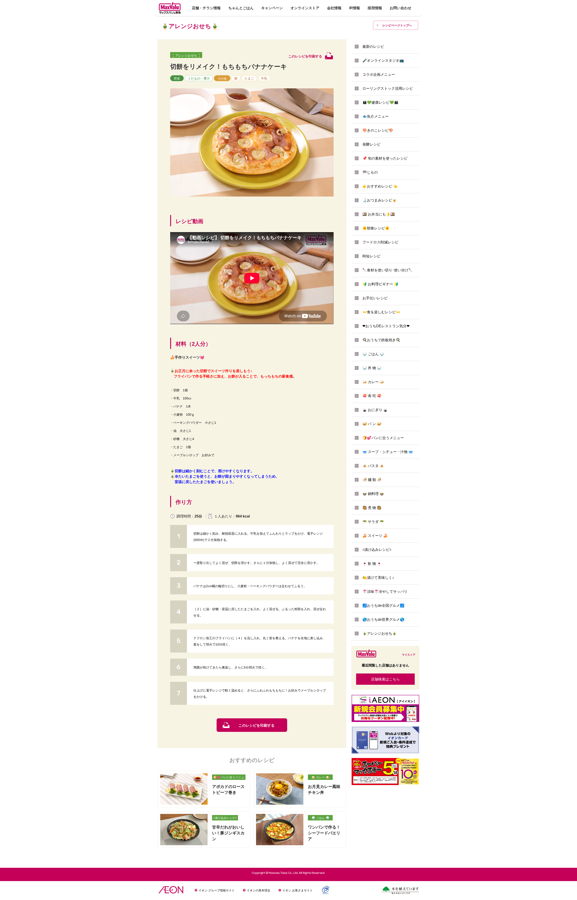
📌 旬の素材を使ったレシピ (385, 158)
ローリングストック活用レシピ (387, 88)
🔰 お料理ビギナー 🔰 (380, 284)
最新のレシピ (373, 46)
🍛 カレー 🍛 (320, 777)
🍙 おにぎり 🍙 (375, 410)
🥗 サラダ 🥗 (373, 522)
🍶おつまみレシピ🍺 (379, 200)
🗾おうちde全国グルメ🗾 (383, 605)
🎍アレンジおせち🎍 (186, 55)
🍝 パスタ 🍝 (373, 466)
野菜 (177, 78)
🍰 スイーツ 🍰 (375, 536)
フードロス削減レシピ (380, 242)
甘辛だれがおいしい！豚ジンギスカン (228, 833)
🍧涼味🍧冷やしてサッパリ (385, 591)
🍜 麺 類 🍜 (371, 480)
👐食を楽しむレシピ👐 (381, 312)
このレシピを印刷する (256, 725)
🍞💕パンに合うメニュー (228, 778)
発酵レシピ (371, 144)
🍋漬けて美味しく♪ (378, 577)
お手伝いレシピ (375, 298)
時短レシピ (371, 256)
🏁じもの (370, 172)
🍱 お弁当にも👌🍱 (378, 214)
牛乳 (264, 78)
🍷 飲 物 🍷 (371, 564)
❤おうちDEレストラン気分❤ (386, 326)
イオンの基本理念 (258, 890)
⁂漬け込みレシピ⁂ (225, 818)
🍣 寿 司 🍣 (371, 396)
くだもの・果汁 (199, 78)
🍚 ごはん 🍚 (320, 818)
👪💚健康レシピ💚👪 (380, 102)
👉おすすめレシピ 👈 (380, 186)
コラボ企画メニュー (378, 74)
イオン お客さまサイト (297, 890)
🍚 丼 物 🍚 (371, 368)
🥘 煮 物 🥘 (371, 508)
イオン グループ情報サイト (217, 890)
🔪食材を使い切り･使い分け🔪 (387, 270)
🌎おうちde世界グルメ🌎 (383, 619)
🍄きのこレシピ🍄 (377, 130)
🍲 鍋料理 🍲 (373, 494)
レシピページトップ (397, 25)
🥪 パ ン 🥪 (371, 424)
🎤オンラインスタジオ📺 (383, 60)
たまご (249, 78)
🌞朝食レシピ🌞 (375, 228)
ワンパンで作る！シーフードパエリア (324, 833)
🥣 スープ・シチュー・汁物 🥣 (387, 452)
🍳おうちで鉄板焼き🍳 (381, 340)
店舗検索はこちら (385, 679)
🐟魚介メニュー (375, 116)
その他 (222, 78)
